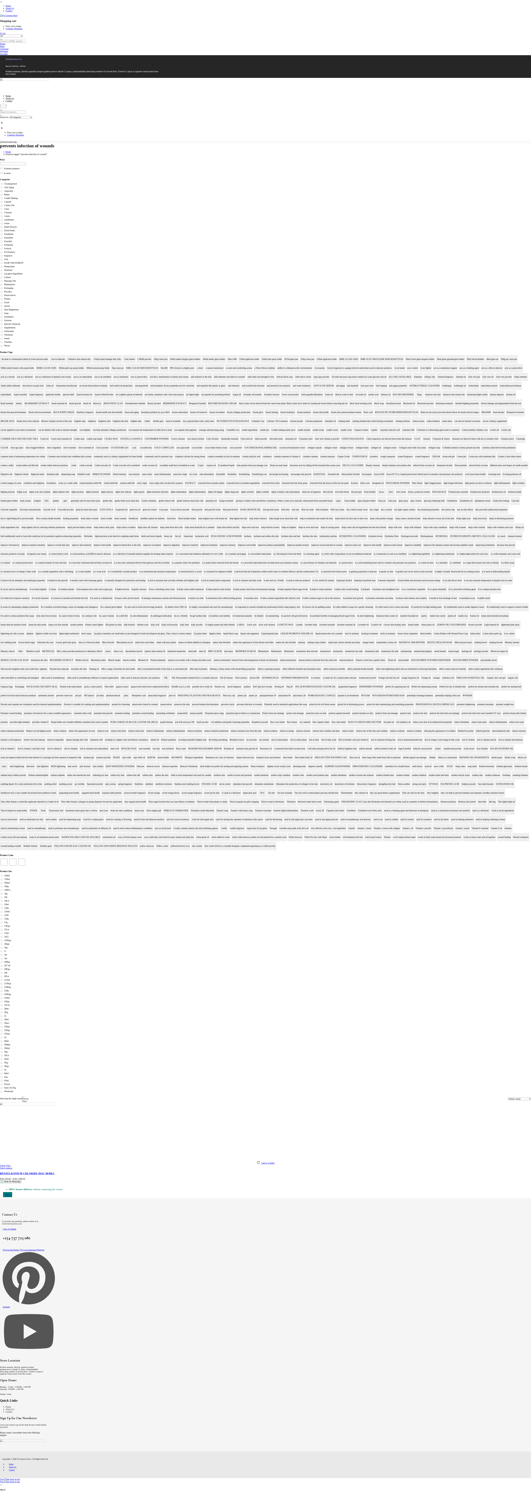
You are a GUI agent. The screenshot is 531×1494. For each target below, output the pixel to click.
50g (5, 1052)
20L (6, 972)
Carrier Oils (9, 205)
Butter (7, 194)
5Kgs (6, 1066)
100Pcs (7, 890)
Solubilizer (9, 317)
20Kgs (7, 969)
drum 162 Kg (10, 1088)
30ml (6, 1019)
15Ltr (6, 929)
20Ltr (6, 976)
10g (5, 893)
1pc (5, 958)
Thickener (8, 335)
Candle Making (11, 198)
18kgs (6, 944)
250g (6, 990)
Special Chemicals (12, 324)
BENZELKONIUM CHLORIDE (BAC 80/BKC (27, 1173)
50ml (6, 1059)
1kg (5, 947)
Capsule (7, 202)
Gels (6, 259)
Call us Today (9, 1229)
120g (6, 908)
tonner (7, 338)
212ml (7, 980)
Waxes (7, 345)
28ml (6, 1008)
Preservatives (10, 295)
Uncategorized (10, 184)
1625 (6, 937)
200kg (7, 962)
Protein (7, 299)
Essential (8, 241)
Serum (7, 306)
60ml (6, 1073)
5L (5, 1070)
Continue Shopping (14, 29)
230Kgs (7, 987)
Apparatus (8, 191)
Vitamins (8, 342)
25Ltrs (7, 1005)
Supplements (9, 327)
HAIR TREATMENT (14, 263)
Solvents (8, 320)
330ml (7, 1026)
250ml (7, 998)
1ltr (5, 954)
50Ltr (6, 1055)
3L (5, 1037)
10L (6, 897)
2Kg (6, 1012)
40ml (6, 1041)
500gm (7, 1044)
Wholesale (8, 1091)
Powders (8, 291)
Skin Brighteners (11, 309)
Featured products (11, 168)
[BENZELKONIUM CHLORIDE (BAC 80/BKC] (28, 1104)
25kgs (6, 1001)
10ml (6, 904)
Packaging (8, 288)
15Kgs (7, 926)
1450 (6, 915)
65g (5, 1077)
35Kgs (7, 1030)
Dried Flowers (10, 227)
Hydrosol (8, 270)
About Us (10, 1409)
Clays (6, 209)
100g (6, 886)
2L (5, 1016)
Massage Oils (10, 281)
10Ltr (6, 901)
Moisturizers (9, 284)
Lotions (7, 277)
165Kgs (7, 940)
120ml (7, 911)
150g (6, 919)
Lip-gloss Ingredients (13, 273)
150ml (7, 879)
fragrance (8, 255)
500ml (7, 1048)
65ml (6, 1080)
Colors (7, 216)
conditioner (9, 220)
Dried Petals (9, 230)
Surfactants (9, 331)
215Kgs (7, 983)
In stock (7, 173)
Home (8, 152)
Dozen (7, 1084)
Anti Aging (9, 187)
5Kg (6, 1062)
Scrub (6, 302)
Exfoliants (8, 245)
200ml (7, 883)
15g (5, 922)
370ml (7, 1034)
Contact (9, 1411)
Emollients (8, 234)
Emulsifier (8, 238)
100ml (7, 875)
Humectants (9, 266)
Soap (6, 313)
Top (2, 1479)
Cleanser (8, 212)
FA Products (9, 252)
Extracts (7, 248)
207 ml (7, 965)
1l (5, 951)
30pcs (6, 1023)
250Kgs (7, 994)
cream (6, 223)
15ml (6, 933)
